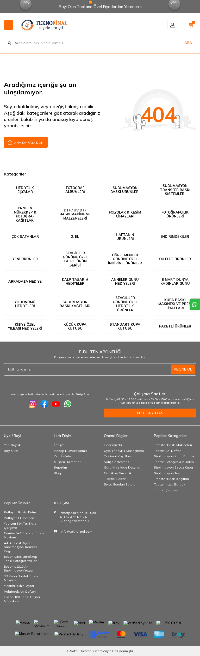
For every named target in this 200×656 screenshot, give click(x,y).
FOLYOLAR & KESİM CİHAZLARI (125, 214)
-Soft (72, 651)
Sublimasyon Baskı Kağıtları (75, 304)
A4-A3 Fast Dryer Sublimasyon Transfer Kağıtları (20, 547)
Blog (57, 473)
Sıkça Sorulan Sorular (120, 484)
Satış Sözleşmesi (117, 462)
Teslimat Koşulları (117, 456)
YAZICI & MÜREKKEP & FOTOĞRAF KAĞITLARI (25, 214)
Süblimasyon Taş (167, 473)
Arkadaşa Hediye (25, 281)
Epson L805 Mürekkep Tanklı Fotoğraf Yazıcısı (21, 559)
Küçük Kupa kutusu (75, 326)
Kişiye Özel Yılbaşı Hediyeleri (25, 326)
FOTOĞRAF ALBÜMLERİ (75, 190)
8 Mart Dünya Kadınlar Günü (175, 281)
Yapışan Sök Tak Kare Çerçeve (20, 525)
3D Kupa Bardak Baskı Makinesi (21, 578)
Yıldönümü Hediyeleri (25, 304)
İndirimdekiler (175, 236)
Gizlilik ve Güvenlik (118, 473)
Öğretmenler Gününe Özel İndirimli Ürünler (125, 259)
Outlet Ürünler (175, 259)
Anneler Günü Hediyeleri (125, 281)
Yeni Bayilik (12, 445)
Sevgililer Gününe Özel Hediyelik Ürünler (125, 304)
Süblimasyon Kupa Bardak (174, 456)
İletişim (59, 445)
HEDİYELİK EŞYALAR (25, 190)
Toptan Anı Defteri (168, 451)
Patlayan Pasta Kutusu (21, 512)
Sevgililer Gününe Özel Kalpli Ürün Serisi (75, 259)
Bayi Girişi (11, 451)
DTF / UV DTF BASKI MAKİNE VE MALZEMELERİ (75, 214)
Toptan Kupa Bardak (169, 484)
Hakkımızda (113, 445)
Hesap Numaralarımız (71, 451)
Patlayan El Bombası (19, 518)
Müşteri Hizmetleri (67, 462)
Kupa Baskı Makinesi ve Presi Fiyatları (175, 304)
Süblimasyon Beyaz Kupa (173, 467)
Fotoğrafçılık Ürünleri (175, 214)
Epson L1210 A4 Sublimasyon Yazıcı (18, 568)
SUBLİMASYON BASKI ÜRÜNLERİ (125, 190)
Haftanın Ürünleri (125, 237)
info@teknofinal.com (76, 531)
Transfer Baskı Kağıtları (171, 479)
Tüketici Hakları (115, 479)
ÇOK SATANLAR (25, 236)
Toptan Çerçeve (166, 490)
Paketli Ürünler (175, 326)
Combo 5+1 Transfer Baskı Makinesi (24, 535)
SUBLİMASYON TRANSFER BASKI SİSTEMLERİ (175, 190)
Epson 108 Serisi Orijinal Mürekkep (22, 599)
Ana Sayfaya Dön (28, 142)
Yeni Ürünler (25, 259)
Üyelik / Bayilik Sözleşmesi (124, 451)
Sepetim (60, 467)
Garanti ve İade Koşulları (122, 467)
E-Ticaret (84, 651)
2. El (75, 236)
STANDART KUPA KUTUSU (125, 326)
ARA (188, 42)
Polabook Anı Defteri (20, 591)
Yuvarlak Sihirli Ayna (19, 586)
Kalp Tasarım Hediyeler (75, 281)
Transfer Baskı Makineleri (173, 445)
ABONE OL (183, 369)
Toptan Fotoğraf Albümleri (174, 462)
